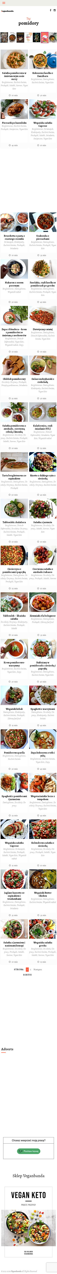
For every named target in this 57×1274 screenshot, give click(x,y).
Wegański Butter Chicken (43, 894)
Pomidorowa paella (14, 752)
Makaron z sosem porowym (14, 284)
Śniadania (50, 135)
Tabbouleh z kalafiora (14, 522)
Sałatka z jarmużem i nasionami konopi (14, 944)
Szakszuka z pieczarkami (42, 237)
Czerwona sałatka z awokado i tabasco (43, 570)
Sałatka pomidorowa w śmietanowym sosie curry (14, 76)
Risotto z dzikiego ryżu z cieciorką (42, 477)
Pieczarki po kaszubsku (14, 123)
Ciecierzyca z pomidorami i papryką (14, 570)
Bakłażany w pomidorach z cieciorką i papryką (43, 665)
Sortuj (27, 974)
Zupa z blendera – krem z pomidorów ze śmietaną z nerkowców (14, 332)
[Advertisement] (28, 180)
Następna (38, 969)
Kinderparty (36, 132)
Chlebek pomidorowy (14, 379)
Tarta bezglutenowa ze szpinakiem (14, 477)
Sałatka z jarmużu (42, 522)
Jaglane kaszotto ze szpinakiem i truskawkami (14, 896)
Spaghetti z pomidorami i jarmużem (14, 798)
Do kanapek (48, 129)
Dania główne (48, 79)
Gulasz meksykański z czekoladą (42, 380)
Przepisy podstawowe (9, 385)
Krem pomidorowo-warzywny (14, 664)
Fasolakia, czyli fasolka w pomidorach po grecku (43, 284)
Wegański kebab (14, 709)
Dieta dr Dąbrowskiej (39, 335)
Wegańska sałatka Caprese (42, 124)
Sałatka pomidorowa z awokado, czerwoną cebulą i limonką (14, 429)
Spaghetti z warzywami (43, 709)
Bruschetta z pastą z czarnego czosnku (14, 237)
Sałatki (12, 85)
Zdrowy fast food (47, 622)
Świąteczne (13, 129)
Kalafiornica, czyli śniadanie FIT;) (42, 427)
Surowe (19, 85)
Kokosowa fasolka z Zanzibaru (42, 74)
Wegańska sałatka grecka (42, 944)
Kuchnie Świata (20, 82)
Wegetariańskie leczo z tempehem (43, 798)
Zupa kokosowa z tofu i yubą (43, 754)
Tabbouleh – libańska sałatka (14, 617)
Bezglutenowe (7, 82)
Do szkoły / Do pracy (9, 382)
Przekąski (4, 85)
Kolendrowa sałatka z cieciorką (42, 844)
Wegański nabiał (14, 292)
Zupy (21, 345)
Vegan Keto (49, 82)
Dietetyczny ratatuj (43, 329)
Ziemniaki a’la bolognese (43, 616)
